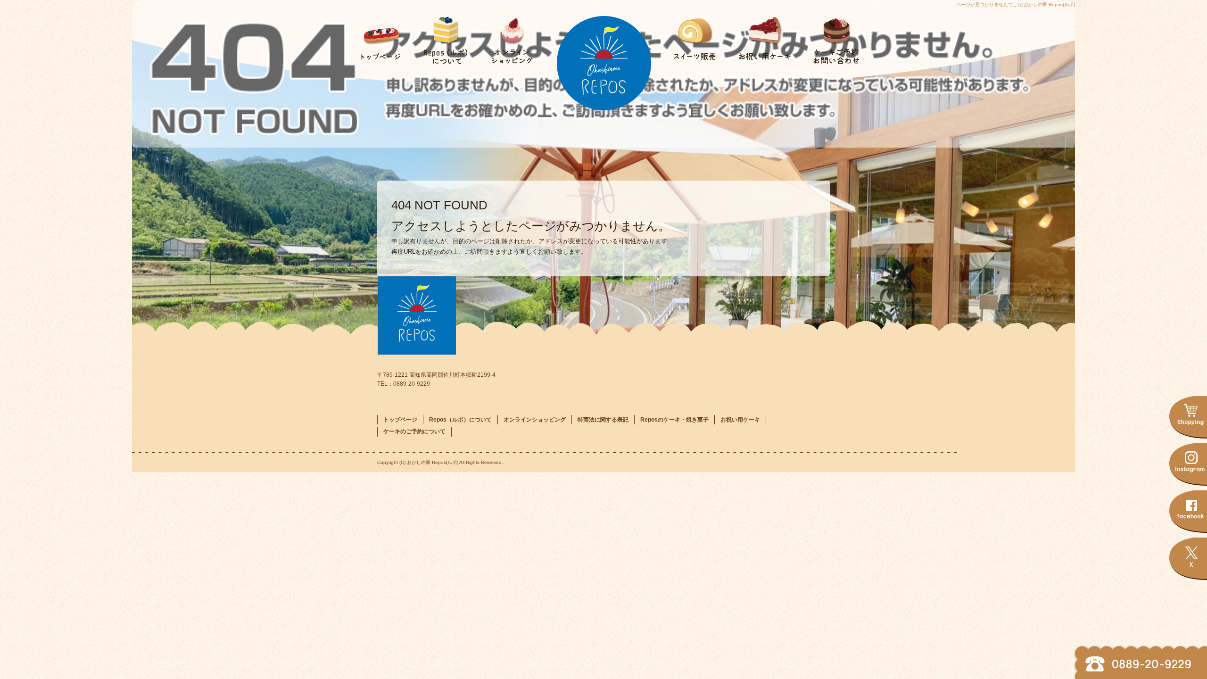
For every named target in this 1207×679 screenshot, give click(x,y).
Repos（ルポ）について (443, 35)
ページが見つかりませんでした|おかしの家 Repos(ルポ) (1015, 4)
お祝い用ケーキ (764, 35)
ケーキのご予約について (830, 35)
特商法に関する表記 (603, 419)
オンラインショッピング (509, 35)
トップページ (377, 35)
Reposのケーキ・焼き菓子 (698, 35)
